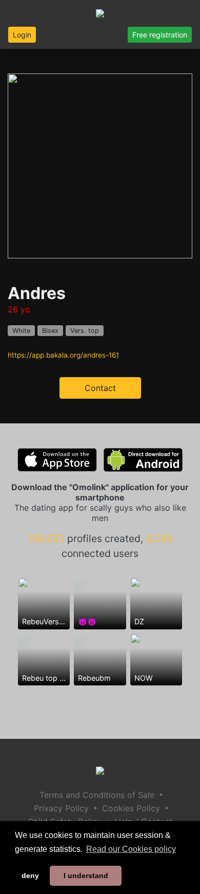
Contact (100, 388)
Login (22, 34)
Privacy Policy (61, 808)
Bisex (50, 330)
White (21, 330)
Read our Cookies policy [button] (131, 849)
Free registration (159, 34)
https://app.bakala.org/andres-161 (63, 355)
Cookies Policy (131, 808)
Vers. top (84, 330)
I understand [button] (86, 875)
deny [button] (30, 875)
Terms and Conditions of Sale (96, 795)
